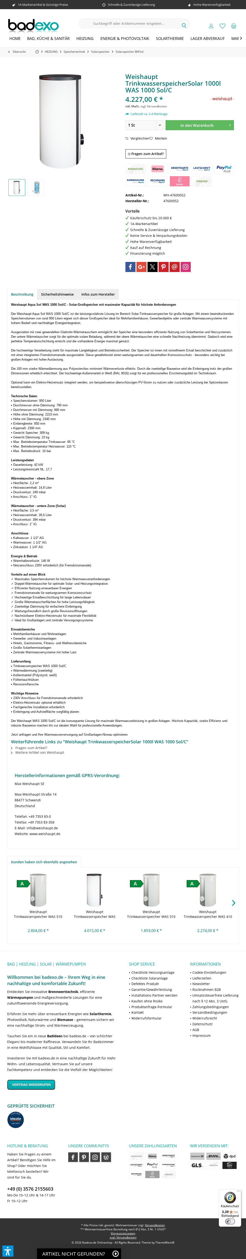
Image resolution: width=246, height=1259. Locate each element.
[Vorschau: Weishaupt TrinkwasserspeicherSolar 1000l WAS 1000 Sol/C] (16, 187)
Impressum (201, 1035)
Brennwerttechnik (63, 991)
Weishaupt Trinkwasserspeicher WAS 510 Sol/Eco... (38, 914)
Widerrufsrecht (204, 1018)
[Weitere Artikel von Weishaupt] (222, 99)
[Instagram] (186, 267)
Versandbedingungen (209, 1012)
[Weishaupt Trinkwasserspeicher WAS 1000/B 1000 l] (95, 890)
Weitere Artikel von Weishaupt (39, 752)
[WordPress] (106, 1157)
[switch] (230, 1221)
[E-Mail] (175, 267)
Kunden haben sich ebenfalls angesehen (44, 862)
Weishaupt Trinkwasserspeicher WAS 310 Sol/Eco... (151, 914)
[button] (7, 1251)
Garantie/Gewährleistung (151, 989)
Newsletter (201, 983)
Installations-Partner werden (154, 995)
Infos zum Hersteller (98, 294)
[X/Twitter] (153, 267)
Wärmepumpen (20, 997)
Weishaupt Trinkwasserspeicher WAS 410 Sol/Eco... (208, 914)
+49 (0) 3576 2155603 (30, 1189)
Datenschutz (202, 1024)
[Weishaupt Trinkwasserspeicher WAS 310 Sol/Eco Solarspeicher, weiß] (151, 890)
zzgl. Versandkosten (153, 106)
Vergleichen (139, 138)
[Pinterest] (164, 267)
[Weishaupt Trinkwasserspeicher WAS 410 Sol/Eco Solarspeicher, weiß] (208, 890)
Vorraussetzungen (123, 1233)
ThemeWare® (164, 1242)
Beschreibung (22, 294)
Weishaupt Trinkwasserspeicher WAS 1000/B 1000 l (95, 914)
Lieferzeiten (201, 978)
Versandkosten (155, 1225)
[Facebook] (130, 267)
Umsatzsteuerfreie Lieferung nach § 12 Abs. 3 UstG (215, 998)
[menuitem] (234, 26)
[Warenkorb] (234, 26)
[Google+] (141, 267)
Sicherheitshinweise (57, 294)
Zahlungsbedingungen (210, 1007)
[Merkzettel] (222, 26)
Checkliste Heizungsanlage (152, 972)
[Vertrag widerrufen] (62, 1084)
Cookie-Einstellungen (209, 972)
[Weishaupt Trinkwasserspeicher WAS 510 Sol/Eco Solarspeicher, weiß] (38, 890)
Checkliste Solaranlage (149, 978)
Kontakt (137, 1012)
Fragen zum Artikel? (147, 153)
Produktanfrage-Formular (151, 1007)
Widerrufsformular (146, 1018)
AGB (195, 1029)
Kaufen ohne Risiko (146, 1001)
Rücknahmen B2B (206, 989)
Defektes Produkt (145, 983)
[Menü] (238, 1192)
